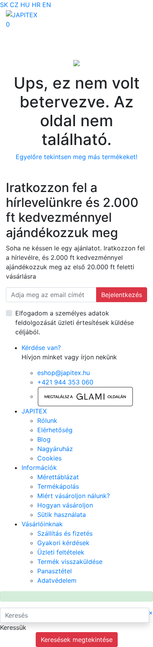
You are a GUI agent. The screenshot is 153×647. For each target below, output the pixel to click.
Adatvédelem (56, 580)
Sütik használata (61, 514)
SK (4, 5)
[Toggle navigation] (17, 34)
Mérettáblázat (58, 477)
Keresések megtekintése (77, 639)
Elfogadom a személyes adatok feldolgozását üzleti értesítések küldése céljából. (74, 322)
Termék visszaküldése (69, 561)
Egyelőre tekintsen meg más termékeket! (76, 157)
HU (25, 5)
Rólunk (47, 420)
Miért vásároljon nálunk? (73, 496)
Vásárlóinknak (42, 524)
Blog (44, 439)
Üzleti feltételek (60, 552)
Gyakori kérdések (63, 543)
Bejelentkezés (121, 295)
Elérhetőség (55, 430)
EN (46, 5)
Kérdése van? (41, 348)
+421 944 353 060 (65, 382)
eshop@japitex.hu (63, 373)
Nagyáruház (55, 449)
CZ (14, 5)
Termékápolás (58, 486)
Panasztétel (54, 571)
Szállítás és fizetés (65, 533)
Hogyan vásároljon (65, 505)
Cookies (49, 458)
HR (36, 5)
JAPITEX (34, 411)
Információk (39, 467)
